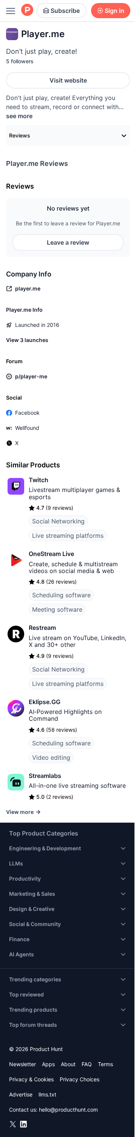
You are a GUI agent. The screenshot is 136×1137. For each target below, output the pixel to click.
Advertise (20, 1094)
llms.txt (47, 1094)
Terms (105, 1064)
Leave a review (68, 242)
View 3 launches (27, 340)
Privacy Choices (79, 1079)
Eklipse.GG (44, 702)
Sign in (114, 10)
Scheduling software (61, 595)
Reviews (19, 135)
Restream (42, 627)
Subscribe (65, 10)
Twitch (38, 480)
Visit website (68, 80)
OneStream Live (51, 554)
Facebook (27, 412)
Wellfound (27, 428)
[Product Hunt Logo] (27, 10)
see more (19, 116)
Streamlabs (45, 775)
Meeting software (57, 609)
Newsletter (22, 1064)
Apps (48, 1064)
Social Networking (58, 521)
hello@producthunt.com (68, 1109)
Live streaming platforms (68, 535)
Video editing (51, 757)
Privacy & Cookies (31, 1079)
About (68, 1064)
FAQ (87, 1064)
